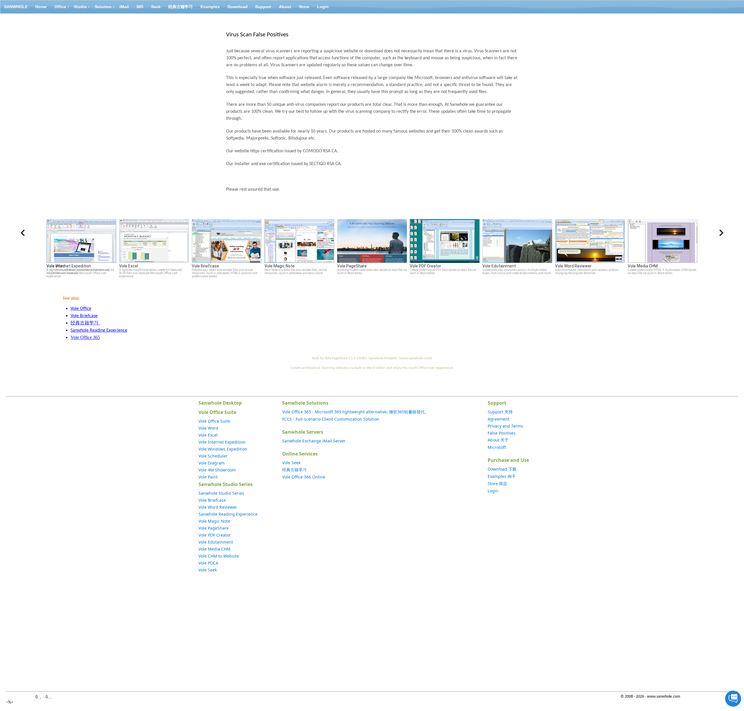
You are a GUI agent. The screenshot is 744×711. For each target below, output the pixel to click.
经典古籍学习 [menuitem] (180, 6)
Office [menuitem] (60, 6)
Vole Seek (207, 570)
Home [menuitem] (40, 6)
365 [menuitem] (139, 6)
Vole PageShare (213, 528)
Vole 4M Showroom (217, 470)
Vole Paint (208, 477)
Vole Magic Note (214, 521)
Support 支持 (500, 412)
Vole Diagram (211, 463)
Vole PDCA (208, 563)
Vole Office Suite (214, 421)
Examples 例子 (502, 476)
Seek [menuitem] (156, 6)
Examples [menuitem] (210, 6)
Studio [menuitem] (80, 6)
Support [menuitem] (263, 6)
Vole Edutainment (215, 542)
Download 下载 (502, 469)
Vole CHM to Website (218, 556)
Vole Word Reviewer (217, 507)
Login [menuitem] (323, 6)
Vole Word (208, 428)
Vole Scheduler (213, 456)
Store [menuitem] (304, 6)
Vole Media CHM (214, 549)
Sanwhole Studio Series (221, 493)
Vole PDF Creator (214, 535)
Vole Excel (208, 435)
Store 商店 (497, 483)
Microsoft (497, 447)
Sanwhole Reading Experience (227, 514)
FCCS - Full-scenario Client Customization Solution (330, 419)
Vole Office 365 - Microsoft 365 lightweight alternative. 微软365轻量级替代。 (355, 412)
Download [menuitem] (238, 6)
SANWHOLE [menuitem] (16, 6)
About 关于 (498, 440)
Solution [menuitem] (103, 6)
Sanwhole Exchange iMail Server (314, 441)
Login (493, 491)
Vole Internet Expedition (222, 442)
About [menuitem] (285, 6)
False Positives (502, 433)
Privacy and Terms (505, 426)
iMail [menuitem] (124, 6)
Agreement (498, 419)
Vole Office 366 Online (303, 477)
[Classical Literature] (99, 323)
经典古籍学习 (294, 469)
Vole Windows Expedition (222, 449)
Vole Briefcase (212, 500)
